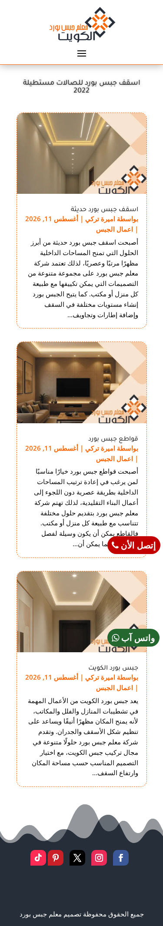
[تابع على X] (77, 858)
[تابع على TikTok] (38, 858)
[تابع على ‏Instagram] (99, 858)
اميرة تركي (100, 218)
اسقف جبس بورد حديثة (104, 210)
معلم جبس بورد (41, 913)
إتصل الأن (137, 545)
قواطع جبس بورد (113, 439)
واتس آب (137, 638)
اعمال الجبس (114, 229)
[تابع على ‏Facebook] (121, 858)
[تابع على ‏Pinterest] (55, 858)
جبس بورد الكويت (113, 668)
